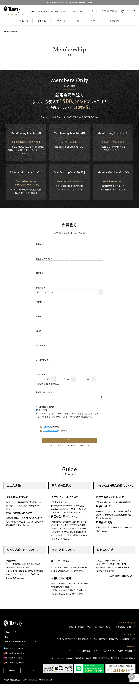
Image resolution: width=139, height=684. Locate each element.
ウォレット (109, 627)
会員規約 (47, 426)
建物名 (39, 331)
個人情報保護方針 (50, 430)
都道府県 (41, 287)
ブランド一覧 (92, 627)
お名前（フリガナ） (44, 258)
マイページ (96, 650)
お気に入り (106, 650)
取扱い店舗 (54, 11)
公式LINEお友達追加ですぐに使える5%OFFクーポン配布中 (69, 2)
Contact (32, 670)
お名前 (40, 244)
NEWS (133, 638)
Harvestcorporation (14, 648)
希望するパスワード (45, 392)
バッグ (101, 627)
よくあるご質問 (78, 11)
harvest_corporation (15, 653)
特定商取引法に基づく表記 (109, 658)
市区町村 (41, 302)
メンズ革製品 (120, 627)
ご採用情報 (124, 638)
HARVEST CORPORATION (38, 11)
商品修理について (85, 638)
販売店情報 (113, 638)
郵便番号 (41, 273)
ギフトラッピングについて (66, 638)
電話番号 (41, 345)
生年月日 (41, 374)
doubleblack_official (15, 662)
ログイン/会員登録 (83, 650)
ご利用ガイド (65, 11)
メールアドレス (43, 360)
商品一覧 (24, 20)
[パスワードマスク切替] (101, 397)
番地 (39, 316)
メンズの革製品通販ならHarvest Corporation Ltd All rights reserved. (28, 680)
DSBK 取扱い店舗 (100, 638)
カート (71, 650)
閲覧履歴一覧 (130, 650)
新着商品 (41, 20)
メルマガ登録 (118, 650)
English (12, 670)
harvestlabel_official (15, 658)
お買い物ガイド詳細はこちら (121, 575)
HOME (6, 31)
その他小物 (131, 627)
